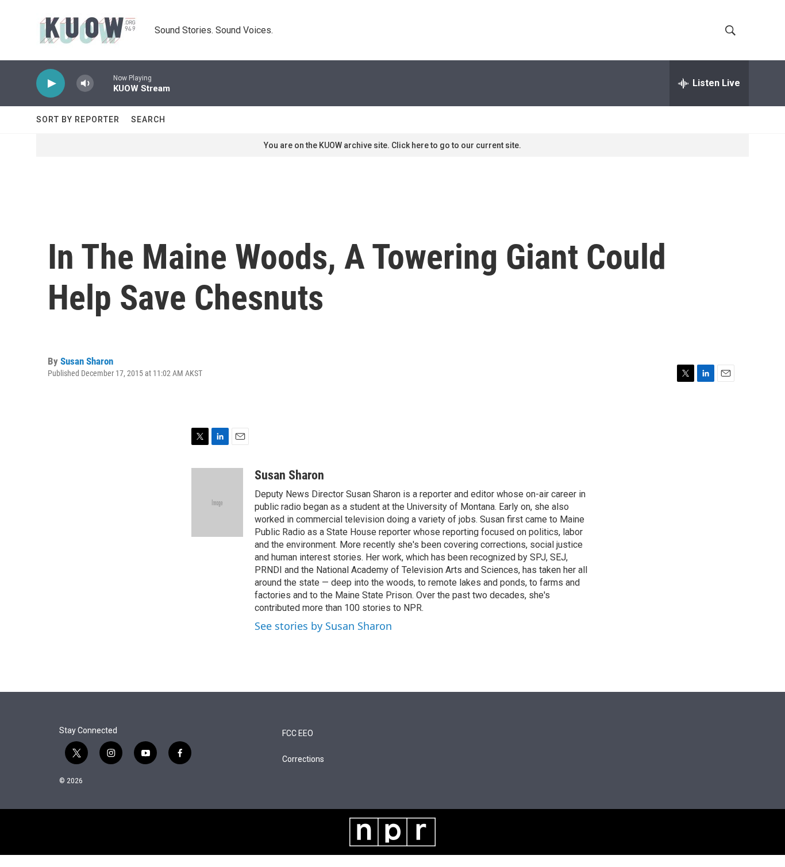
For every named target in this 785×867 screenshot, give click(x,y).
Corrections (303, 759)
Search (148, 119)
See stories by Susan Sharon (323, 626)
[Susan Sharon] (217, 502)
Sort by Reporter (78, 119)
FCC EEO (297, 733)
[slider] (103, 83)
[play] (50, 83)
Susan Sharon (86, 361)
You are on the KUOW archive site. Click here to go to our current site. (392, 145)
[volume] (85, 83)
